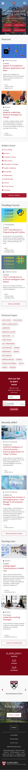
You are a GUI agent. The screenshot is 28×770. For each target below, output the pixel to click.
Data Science (8, 161)
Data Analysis (6, 347)
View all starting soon (14, 643)
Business (8, 107)
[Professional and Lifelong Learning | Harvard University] (14, 3)
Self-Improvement (8, 343)
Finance (4, 367)
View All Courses (14, 715)
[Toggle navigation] (2, 3)
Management (6, 351)
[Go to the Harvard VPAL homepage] (14, 763)
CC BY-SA (10, 754)
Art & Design (8, 150)
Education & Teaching (11, 164)
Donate (14, 727)
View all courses (14, 195)
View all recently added (14, 533)
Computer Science (11, 60)
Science (6, 183)
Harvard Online (18, 30)
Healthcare (6, 336)
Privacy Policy (14, 739)
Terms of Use (14, 743)
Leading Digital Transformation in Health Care (13, 568)
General (16, 347)
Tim (15, 752)
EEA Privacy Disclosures (14, 746)
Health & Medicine (10, 168)
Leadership (6, 328)
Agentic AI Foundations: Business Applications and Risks (14, 68)
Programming (8, 179)
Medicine (13, 367)
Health (21, 363)
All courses (7, 25)
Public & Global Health (9, 324)
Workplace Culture (8, 332)
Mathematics (8, 175)
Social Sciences (9, 186)
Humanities (7, 172)
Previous (2, 690)
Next (26, 690)
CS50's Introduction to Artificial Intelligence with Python (14, 279)
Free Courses (7, 30)
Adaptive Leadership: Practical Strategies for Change (12, 114)
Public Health (6, 340)
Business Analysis (8, 359)
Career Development (9, 363)
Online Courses (19, 25)
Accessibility (14, 735)
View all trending (14, 304)
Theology (7, 190)
